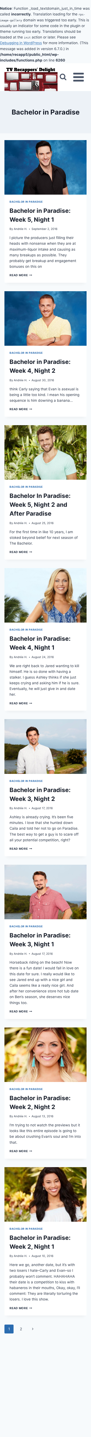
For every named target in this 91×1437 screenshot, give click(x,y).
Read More (21, 275)
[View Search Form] (63, 77)
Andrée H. (20, 229)
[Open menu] (79, 77)
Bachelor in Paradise (26, 201)
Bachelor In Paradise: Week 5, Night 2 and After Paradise (40, 504)
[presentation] (45, 167)
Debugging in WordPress (21, 43)
